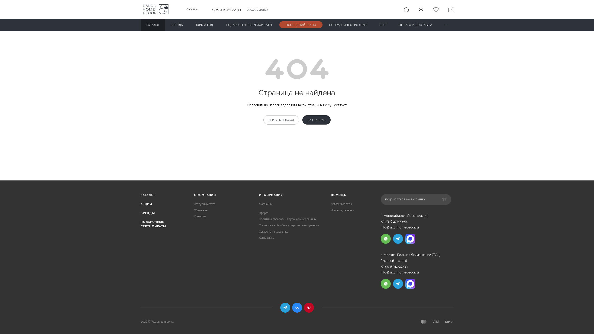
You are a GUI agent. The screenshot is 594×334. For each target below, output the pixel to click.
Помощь (338, 195)
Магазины (265, 204)
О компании (205, 195)
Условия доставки (342, 210)
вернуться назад (281, 120)
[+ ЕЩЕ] (446, 25)
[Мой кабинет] (421, 10)
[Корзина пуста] (450, 10)
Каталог (148, 195)
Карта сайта (266, 237)
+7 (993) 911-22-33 (226, 10)
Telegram (285, 308)
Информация (271, 195)
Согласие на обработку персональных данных (289, 225)
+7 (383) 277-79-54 (394, 221)
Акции (146, 204)
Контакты (200, 216)
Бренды (148, 213)
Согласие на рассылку (273, 231)
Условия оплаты (341, 204)
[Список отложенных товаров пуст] (435, 10)
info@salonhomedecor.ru (400, 227)
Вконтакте (297, 308)
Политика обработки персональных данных (287, 219)
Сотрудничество (204, 204)
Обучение (200, 210)
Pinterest (309, 308)
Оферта (263, 213)
